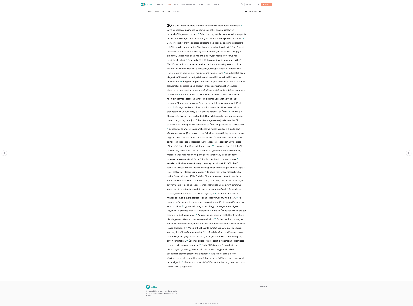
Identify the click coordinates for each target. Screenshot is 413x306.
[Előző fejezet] (4, 153)
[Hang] (260, 11)
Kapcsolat (263, 287)
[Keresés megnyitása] (242, 4)
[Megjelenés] (258, 4)
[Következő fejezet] (408, 153)
